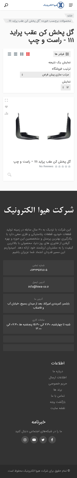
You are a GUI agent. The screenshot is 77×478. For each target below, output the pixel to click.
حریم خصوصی (57, 383)
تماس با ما (58, 395)
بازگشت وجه (58, 402)
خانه (69, 16)
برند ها (57, 389)
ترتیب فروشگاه (61, 69)
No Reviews (46, 166)
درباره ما (58, 371)
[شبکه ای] (28, 54)
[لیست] (16, 54)
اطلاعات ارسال (58, 377)
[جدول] (9, 54)
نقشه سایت (58, 408)
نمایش (66, 81)
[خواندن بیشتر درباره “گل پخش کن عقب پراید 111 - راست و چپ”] (9, 174)
